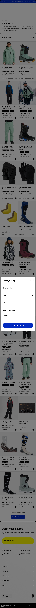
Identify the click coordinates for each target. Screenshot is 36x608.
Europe (5, 295)
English (6, 315)
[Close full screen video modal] (32, 279)
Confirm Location (18, 325)
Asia (4, 303)
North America (7, 288)
